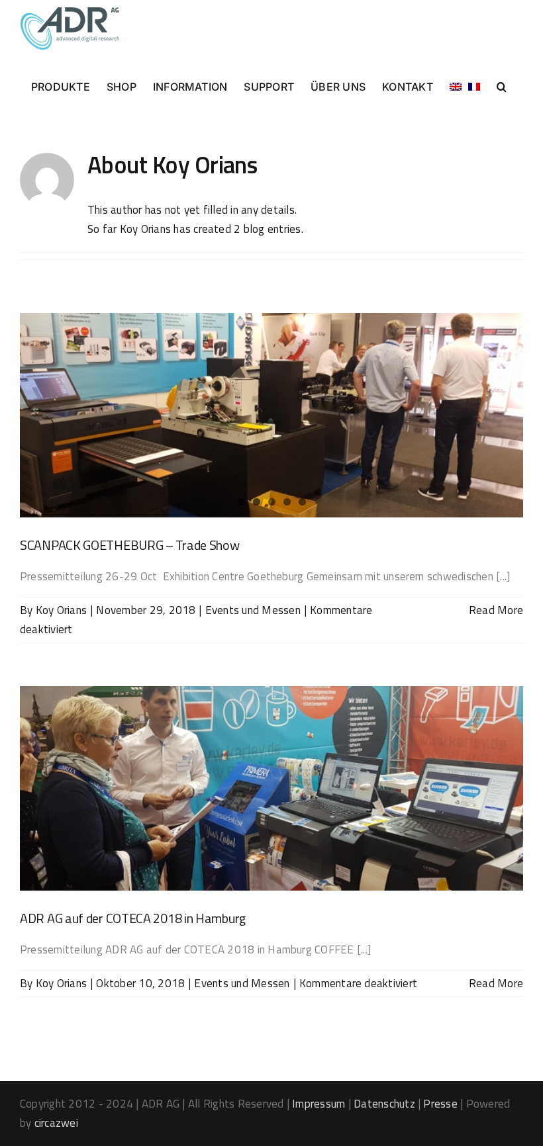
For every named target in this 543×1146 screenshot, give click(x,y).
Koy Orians (61, 610)
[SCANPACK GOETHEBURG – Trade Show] (271, 415)
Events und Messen (253, 610)
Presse (440, 1103)
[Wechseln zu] (456, 85)
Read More (496, 610)
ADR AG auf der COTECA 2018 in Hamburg (133, 918)
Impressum (318, 1103)
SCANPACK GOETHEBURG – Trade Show (129, 545)
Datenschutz (384, 1103)
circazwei (56, 1122)
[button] (502, 85)
